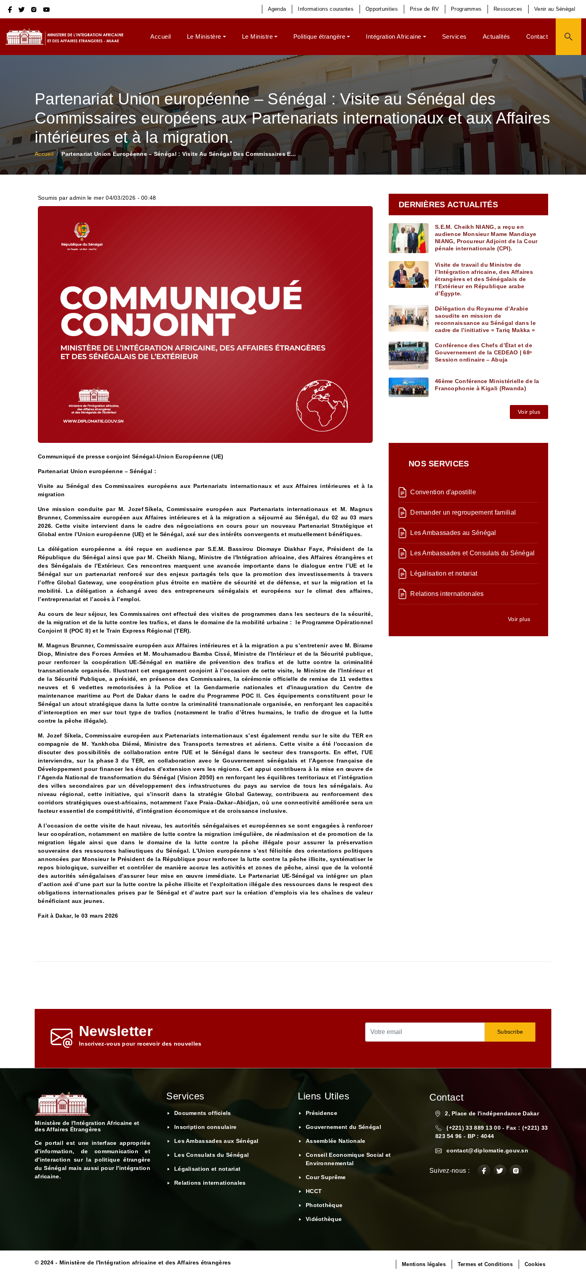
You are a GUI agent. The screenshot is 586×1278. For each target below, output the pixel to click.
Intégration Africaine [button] (393, 36)
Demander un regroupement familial (463, 512)
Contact (537, 36)
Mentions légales (424, 1264)
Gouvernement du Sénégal (343, 1127)
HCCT (314, 1191)
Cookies (535, 1264)
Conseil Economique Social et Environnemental (348, 1159)
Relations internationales (447, 593)
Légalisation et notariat (443, 573)
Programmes (466, 9)
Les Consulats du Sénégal (211, 1155)
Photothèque (324, 1205)
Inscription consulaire (205, 1127)
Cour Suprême (326, 1177)
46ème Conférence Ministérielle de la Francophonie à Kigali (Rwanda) (487, 384)
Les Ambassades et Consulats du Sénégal (472, 553)
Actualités (496, 36)
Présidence (321, 1113)
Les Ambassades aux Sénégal (216, 1141)
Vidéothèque (324, 1219)
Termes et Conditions (485, 1264)
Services (454, 36)
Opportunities (382, 9)
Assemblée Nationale (336, 1141)
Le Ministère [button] (204, 36)
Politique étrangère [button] (319, 36)
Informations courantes (326, 9)
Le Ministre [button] (257, 36)
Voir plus (529, 412)
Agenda (277, 9)
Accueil (160, 36)
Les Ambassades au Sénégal (453, 532)
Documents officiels (202, 1113)
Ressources (508, 9)
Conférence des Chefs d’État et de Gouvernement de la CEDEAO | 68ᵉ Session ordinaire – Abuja (483, 352)
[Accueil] (67, 37)
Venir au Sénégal (554, 9)
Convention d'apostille (443, 492)
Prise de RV (424, 9)
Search (568, 36)
